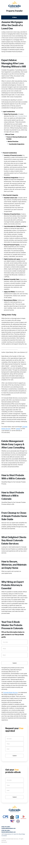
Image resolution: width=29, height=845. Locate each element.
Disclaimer (4, 842)
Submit (14, 663)
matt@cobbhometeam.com (8, 828)
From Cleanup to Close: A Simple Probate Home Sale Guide (14, 516)
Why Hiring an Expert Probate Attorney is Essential (12, 585)
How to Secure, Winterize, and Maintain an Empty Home (14, 565)
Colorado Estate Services (10, 692)
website (18, 428)
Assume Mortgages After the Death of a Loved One (12, 25)
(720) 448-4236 (5, 830)
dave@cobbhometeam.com (8, 832)
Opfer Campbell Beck (20, 116)
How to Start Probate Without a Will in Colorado (12, 495)
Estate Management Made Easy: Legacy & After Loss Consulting (13, 444)
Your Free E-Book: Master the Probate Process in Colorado (12, 625)
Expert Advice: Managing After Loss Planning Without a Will (13, 63)
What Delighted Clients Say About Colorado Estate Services (13, 540)
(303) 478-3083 (5, 826)
